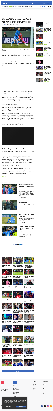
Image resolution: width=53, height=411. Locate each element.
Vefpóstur (15, 396)
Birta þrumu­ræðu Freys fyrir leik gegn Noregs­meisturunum (29, 311)
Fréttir (34, 383)
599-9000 (4, 393)
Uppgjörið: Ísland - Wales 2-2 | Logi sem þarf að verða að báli (26, 228)
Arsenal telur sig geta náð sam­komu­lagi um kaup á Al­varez (18, 334)
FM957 (44, 391)
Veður (44, 388)
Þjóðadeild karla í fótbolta (5, 176)
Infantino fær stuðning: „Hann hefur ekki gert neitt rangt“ (28, 300)
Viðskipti (34, 384)
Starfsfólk (15, 393)
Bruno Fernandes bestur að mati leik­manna (47, 48)
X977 (43, 392)
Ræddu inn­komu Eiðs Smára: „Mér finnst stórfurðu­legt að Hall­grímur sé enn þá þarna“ (18, 311)
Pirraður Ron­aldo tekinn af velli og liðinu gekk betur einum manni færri (28, 266)
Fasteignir (44, 384)
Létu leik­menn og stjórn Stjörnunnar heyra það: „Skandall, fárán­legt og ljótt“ (6, 345)
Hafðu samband (16, 389)
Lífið (34, 387)
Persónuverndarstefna (4, 389)
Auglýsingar (15, 388)
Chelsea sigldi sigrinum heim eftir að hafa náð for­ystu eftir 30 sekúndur (29, 368)
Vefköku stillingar (8, 406)
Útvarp (34, 391)
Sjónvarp (34, 389)
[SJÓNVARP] (44, 6)
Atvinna (44, 385)
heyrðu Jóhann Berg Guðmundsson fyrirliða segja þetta (20, 93)
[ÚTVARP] (46, 6)
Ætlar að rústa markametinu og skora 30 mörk (47, 79)
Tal (43, 393)
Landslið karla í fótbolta (15, 176)
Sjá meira (17, 371)
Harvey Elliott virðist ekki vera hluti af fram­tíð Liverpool (6, 368)
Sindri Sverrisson (4, 24)
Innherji (44, 383)
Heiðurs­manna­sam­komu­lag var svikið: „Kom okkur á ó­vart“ (47, 29)
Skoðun (34, 388)
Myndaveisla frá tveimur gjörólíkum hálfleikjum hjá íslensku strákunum (26, 186)
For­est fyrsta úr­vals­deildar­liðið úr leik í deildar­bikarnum (6, 287)
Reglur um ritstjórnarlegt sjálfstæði (5, 387)
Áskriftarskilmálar (16, 392)
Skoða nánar (5, 403)
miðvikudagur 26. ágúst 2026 (37, 3)
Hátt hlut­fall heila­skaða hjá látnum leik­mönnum (47, 67)
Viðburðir (44, 387)
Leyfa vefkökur (21, 406)
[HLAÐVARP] (42, 6)
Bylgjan (44, 389)
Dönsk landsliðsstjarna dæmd (46, 36)
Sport (34, 385)
